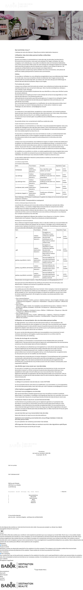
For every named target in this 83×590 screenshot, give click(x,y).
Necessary (4, 545)
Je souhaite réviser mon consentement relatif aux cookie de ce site (34, 121)
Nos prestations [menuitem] (4, 571)
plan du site (11, 517)
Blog (62, 2)
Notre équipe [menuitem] (4, 574)
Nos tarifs (47, 2)
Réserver (42, 4)
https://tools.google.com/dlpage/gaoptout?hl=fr (49, 280)
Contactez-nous (41, 33)
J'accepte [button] (2, 528)
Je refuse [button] (7, 528)
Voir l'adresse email (13, 474)
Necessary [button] (3, 543)
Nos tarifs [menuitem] (2, 573)
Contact (36, 4)
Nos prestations (38, 2)
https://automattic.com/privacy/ (24, 69)
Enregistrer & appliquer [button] (6, 560)
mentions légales (21, 517)
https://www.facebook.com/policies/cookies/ (44, 218)
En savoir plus (15, 528)
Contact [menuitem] (2, 578)
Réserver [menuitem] (2, 580)
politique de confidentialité (35, 517)
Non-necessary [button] (4, 552)
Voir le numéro (12, 465)
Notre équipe (56, 2)
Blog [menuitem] (1, 576)
